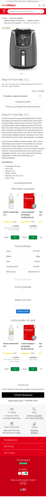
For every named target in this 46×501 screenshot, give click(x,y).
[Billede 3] (24, 73)
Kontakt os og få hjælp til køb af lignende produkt (23, 107)
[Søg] (41, 11)
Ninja (38, 256)
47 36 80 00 (38, 416)
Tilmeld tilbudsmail (23, 395)
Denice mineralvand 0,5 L (10, 213)
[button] (6, 28)
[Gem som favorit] (17, 195)
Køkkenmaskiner (33, 20)
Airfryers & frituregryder (12, 23)
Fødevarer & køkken (16, 18)
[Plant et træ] (25, 473)
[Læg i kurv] (15, 237)
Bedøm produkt (23, 311)
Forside (4, 18)
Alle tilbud (34, 433)
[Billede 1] (21, 73)
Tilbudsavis (34, 430)
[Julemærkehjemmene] (19, 473)
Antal (6, 237)
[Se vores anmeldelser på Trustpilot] (23, 463)
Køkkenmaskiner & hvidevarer (14, 20)
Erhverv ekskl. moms (15, 401)
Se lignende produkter (23, 102)
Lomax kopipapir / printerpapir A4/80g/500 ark (28, 215)
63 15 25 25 (39, 418)
